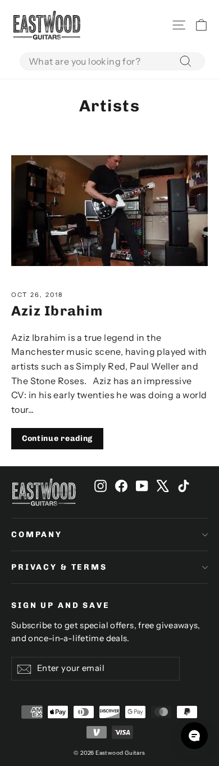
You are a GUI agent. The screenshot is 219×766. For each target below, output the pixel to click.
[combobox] (112, 61)
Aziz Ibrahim (57, 311)
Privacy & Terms (59, 567)
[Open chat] (194, 735)
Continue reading (57, 438)
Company (36, 534)
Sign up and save (60, 605)
